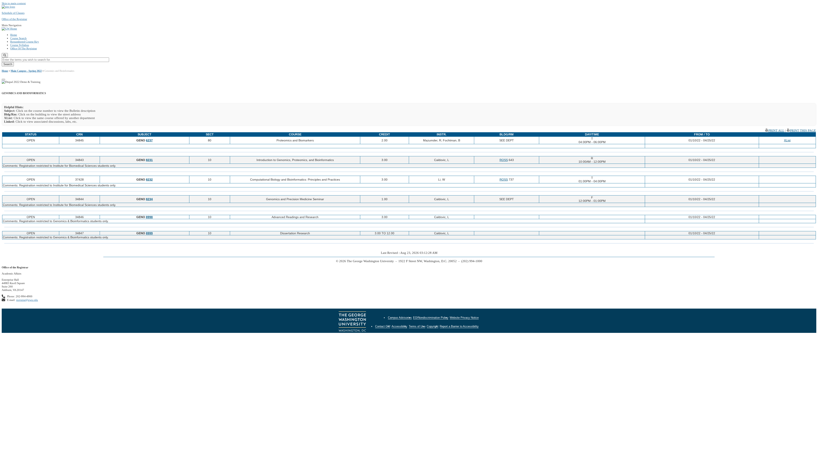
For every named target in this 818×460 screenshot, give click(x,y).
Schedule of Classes (13, 12)
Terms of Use (417, 326)
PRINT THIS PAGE (803, 130)
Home (13, 34)
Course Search (18, 38)
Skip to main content (14, 3)
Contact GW (382, 326)
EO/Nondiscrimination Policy (430, 317)
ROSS (504, 160)
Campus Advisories (400, 317)
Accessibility (399, 326)
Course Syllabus (19, 45)
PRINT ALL (776, 130)
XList (787, 140)
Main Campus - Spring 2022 (26, 70)
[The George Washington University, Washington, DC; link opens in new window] (352, 322)
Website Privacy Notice (464, 317)
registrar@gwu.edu (27, 300)
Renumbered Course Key (24, 41)
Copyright (432, 326)
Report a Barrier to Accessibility (459, 326)
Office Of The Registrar (23, 48)
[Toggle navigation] (3, 79)
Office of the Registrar (14, 19)
